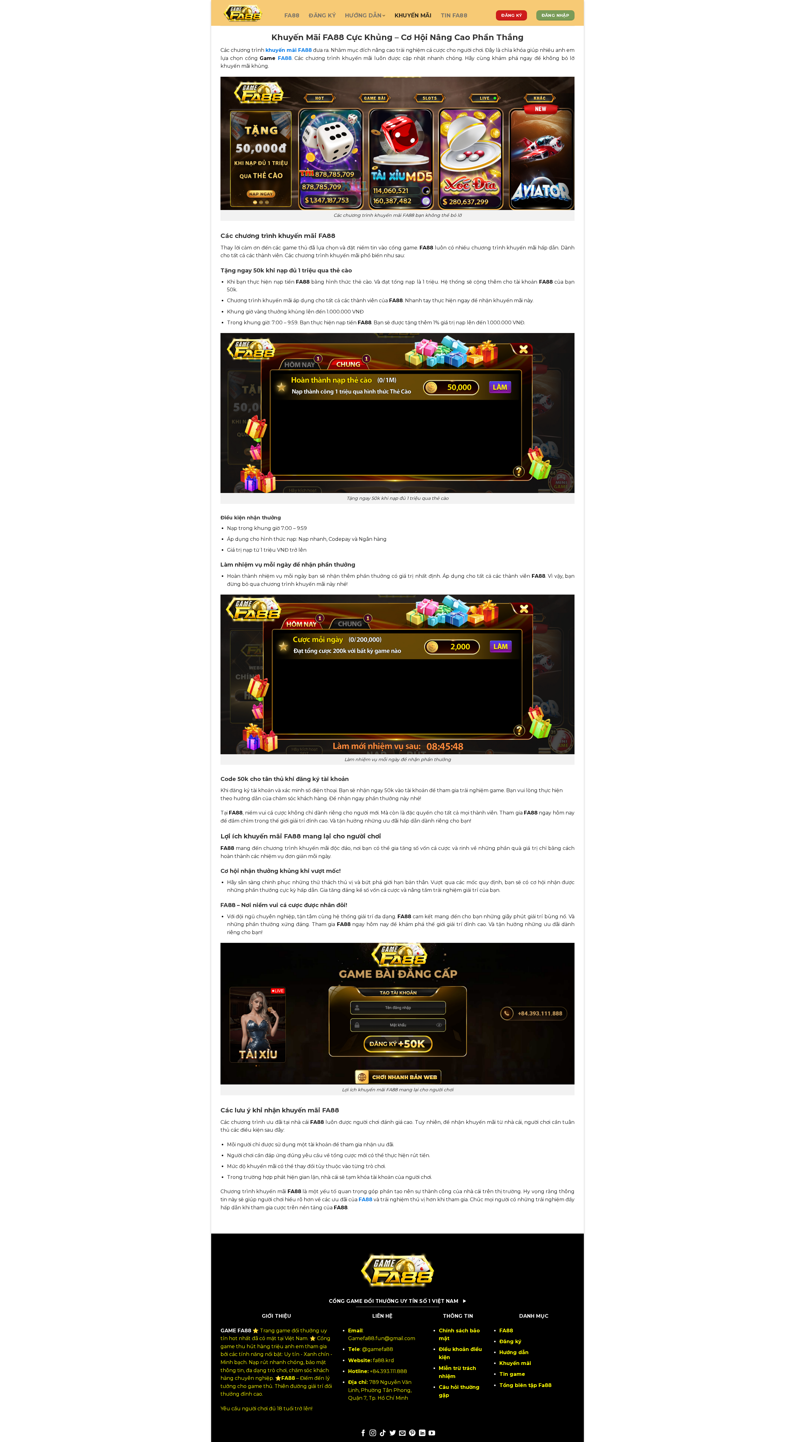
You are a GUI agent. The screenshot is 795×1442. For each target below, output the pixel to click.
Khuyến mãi (413, 15)
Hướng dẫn (363, 15)
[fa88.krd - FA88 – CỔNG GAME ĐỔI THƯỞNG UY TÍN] (247, 13)
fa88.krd (383, 1360)
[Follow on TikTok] (382, 1433)
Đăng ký (322, 15)
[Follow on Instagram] (373, 1433)
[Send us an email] (402, 1433)
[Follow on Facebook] (363, 1433)
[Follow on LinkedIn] (422, 1433)
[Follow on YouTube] (432, 1433)
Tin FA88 (454, 15)
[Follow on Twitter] (392, 1433)
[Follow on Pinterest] (412, 1433)
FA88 (291, 15)
